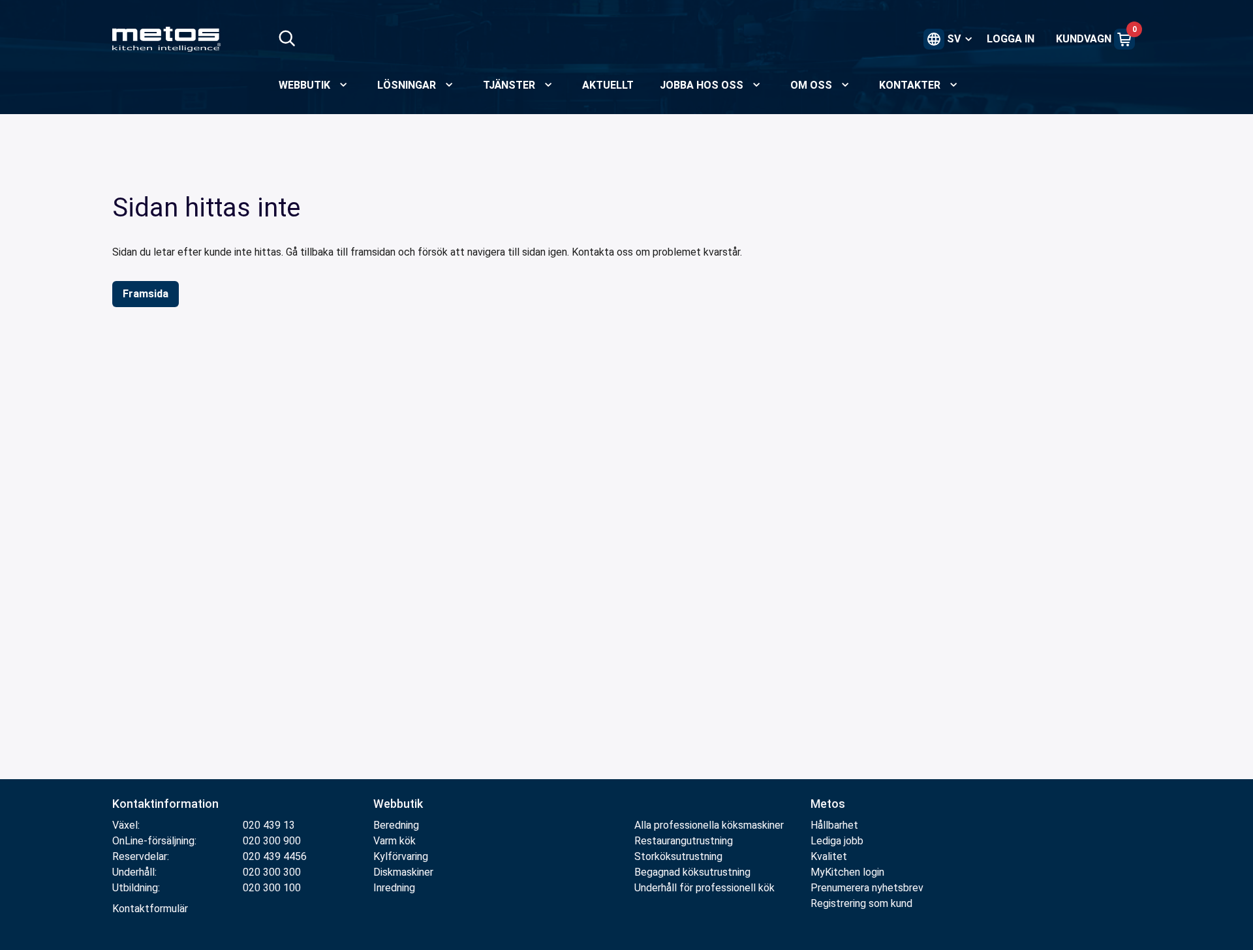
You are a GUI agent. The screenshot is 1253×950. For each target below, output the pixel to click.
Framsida (145, 294)
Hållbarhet (834, 825)
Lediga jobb (837, 841)
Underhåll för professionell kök (704, 888)
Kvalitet (829, 856)
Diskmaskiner (403, 872)
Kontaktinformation (165, 803)
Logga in (1010, 39)
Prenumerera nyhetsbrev (867, 888)
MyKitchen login (847, 872)
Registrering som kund (861, 903)
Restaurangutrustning (683, 841)
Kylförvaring (400, 856)
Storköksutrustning (678, 856)
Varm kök (394, 841)
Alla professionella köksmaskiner (709, 825)
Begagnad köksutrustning (692, 872)
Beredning (396, 825)
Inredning (394, 888)
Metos (828, 803)
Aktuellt (608, 85)
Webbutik (398, 803)
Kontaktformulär (150, 908)
